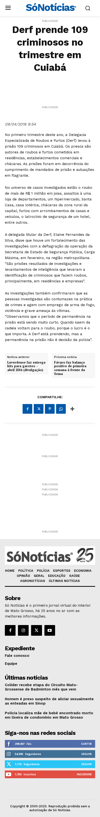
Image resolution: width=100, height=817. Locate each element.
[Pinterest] (50, 409)
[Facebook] (27, 409)
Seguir (86, 754)
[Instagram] (23, 630)
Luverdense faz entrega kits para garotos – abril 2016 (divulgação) (26, 366)
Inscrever (84, 774)
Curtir (86, 744)
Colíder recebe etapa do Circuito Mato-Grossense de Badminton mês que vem (41, 687)
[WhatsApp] (61, 409)
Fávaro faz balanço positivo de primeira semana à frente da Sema (70, 368)
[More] (72, 409)
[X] (38, 409)
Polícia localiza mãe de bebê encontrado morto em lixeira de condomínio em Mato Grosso (49, 715)
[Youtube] (49, 630)
